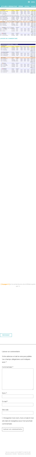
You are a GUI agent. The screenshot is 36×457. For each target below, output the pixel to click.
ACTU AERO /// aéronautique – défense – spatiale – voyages (18, 6)
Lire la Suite (8, 27)
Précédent (6, 335)
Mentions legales (10, 452)
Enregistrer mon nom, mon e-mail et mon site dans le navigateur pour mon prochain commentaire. (18, 421)
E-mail (5, 401)
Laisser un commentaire (8, 39)
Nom (4, 393)
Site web (5, 410)
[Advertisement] (18, 161)
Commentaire (7, 367)
